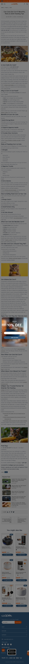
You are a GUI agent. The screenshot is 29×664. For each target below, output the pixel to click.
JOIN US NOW (14, 337)
